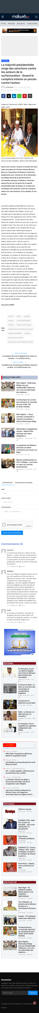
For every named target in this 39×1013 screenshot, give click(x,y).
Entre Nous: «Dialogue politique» (26, 837)
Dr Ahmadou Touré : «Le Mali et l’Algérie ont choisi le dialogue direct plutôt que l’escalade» (26, 673)
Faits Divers (21, 24)
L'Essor (20, 679)
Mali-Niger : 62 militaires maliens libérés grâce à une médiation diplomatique (25, 892)
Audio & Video (32, 24)
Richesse (11, 325)
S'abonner (32, 993)
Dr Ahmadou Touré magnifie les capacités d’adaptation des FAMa (27, 727)
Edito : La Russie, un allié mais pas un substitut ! (26, 714)
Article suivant (18, 362)
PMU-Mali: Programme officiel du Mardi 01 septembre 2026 (19, 755)
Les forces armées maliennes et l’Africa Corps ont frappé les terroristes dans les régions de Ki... (19, 792)
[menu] (2, 17)
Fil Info (3, 24)
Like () (23, 566)
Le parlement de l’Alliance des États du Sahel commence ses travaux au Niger (26, 448)
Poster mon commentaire (12, 533)
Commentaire (6, 507)
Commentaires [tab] (7, 482)
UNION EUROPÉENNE (23, 321)
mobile (19, 316)
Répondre (15, 566)
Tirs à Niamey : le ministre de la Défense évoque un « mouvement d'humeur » (27, 906)
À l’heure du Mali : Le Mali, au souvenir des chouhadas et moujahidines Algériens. (26, 689)
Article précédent (21, 353)
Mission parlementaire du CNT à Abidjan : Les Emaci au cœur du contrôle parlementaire (26, 463)
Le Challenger (22, 840)
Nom (3, 489)
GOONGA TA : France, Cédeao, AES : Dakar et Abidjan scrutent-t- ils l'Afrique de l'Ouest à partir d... (27, 851)
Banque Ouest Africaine (24, 325)
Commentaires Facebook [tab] (23, 483)
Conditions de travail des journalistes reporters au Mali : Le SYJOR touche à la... (19, 366)
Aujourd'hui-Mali (20, 438)
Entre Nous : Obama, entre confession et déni (26, 865)
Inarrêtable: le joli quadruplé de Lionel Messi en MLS (20, 763)
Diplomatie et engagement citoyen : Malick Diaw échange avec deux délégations (26, 432)
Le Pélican (21, 718)
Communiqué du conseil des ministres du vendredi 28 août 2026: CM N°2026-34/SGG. (26, 403)
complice (27, 316)
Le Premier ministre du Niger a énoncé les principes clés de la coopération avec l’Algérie (18, 781)
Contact (4, 1008)
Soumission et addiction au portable (26, 702)
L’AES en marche (24, 809)
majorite (11, 321)
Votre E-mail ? (6, 498)
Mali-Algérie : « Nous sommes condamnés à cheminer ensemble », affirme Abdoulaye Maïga (26, 417)
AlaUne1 (10, 316)
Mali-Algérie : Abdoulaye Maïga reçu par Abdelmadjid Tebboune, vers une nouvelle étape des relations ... (26, 387)
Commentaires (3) (12, 544)
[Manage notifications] (34, 1003)
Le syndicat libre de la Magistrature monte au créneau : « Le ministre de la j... (19, 357)
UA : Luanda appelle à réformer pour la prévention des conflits (20, 772)
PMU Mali (11, 24)
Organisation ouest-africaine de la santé (20, 329)
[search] (36, 17)
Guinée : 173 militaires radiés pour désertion (27, 917)
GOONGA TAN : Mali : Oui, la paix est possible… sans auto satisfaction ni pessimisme (26, 824)
